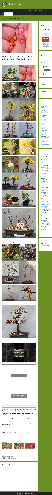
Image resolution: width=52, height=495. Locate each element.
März (47, 124)
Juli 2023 (43, 212)
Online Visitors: (44, 243)
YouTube (48, 144)
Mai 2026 (43, 159)
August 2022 (43, 229)
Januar (44, 123)
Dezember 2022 (44, 223)
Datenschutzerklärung (45, 46)
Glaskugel (42, 119)
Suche (2, 13)
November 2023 (44, 206)
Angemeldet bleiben (44, 67)
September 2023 (44, 209)
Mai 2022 (43, 234)
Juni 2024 (43, 195)
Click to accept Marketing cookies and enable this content (19, 353)
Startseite (3, 10)
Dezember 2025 (44, 167)
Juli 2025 (43, 175)
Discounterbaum (44, 117)
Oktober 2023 (44, 207)
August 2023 (43, 210)
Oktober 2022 (44, 226)
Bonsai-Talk (45, 112)
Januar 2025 (43, 184)
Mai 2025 (43, 178)
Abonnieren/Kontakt (38, 10)
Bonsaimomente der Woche (20, 16)
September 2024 (44, 190)
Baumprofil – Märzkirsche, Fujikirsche (9, 458)
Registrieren (43, 71)
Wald (41, 144)
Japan (45, 123)
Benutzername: (44, 58)
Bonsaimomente (11, 16)
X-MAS (46, 144)
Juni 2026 (43, 157)
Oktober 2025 (44, 170)
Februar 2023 (44, 220)
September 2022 (44, 227)
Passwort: (43, 62)
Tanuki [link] (9, 119)
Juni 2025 (43, 176)
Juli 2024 (43, 193)
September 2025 (44, 171)
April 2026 (43, 161)
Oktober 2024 (44, 189)
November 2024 (44, 187)
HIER (3, 414)
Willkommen (9, 10)
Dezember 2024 (44, 185)
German (7, 13)
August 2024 (43, 192)
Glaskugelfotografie (46, 119)
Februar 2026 (44, 164)
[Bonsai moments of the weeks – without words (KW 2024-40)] (30, 446)
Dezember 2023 (44, 204)
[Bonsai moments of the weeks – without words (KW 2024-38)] (7, 446)
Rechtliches (47, 10)
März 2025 (43, 181)
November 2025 (44, 168)
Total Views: (43, 245)
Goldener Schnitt (44, 120)
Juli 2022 (43, 230)
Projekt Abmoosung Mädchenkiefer (44, 130)
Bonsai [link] (12, 423)
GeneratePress (32, 493)
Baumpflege (44, 106)
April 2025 (43, 179)
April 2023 (43, 216)
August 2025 (43, 173)
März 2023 (43, 218)
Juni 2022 (43, 232)
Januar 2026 (43, 165)
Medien (24, 10)
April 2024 (43, 198)
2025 (46, 104)
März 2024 (43, 199)
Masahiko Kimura (43, 124)
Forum (15, 10)
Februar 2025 (44, 182)
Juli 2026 (43, 156)
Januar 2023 (43, 221)
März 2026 (43, 162)
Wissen (30, 10)
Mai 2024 (43, 196)
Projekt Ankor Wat (45, 133)
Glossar (19, 10)
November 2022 (44, 224)
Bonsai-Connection (44, 110)
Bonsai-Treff (15, 4)
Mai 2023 (43, 215)
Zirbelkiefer (42, 145)
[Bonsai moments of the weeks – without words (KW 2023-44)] (19, 446)
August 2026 (43, 154)
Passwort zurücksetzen (43, 74)
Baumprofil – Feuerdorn (7, 457)
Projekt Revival (47, 137)
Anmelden (47, 70)
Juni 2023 (43, 213)
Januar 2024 (43, 202)
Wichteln (44, 144)
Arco (41, 106)
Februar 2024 (44, 201)
